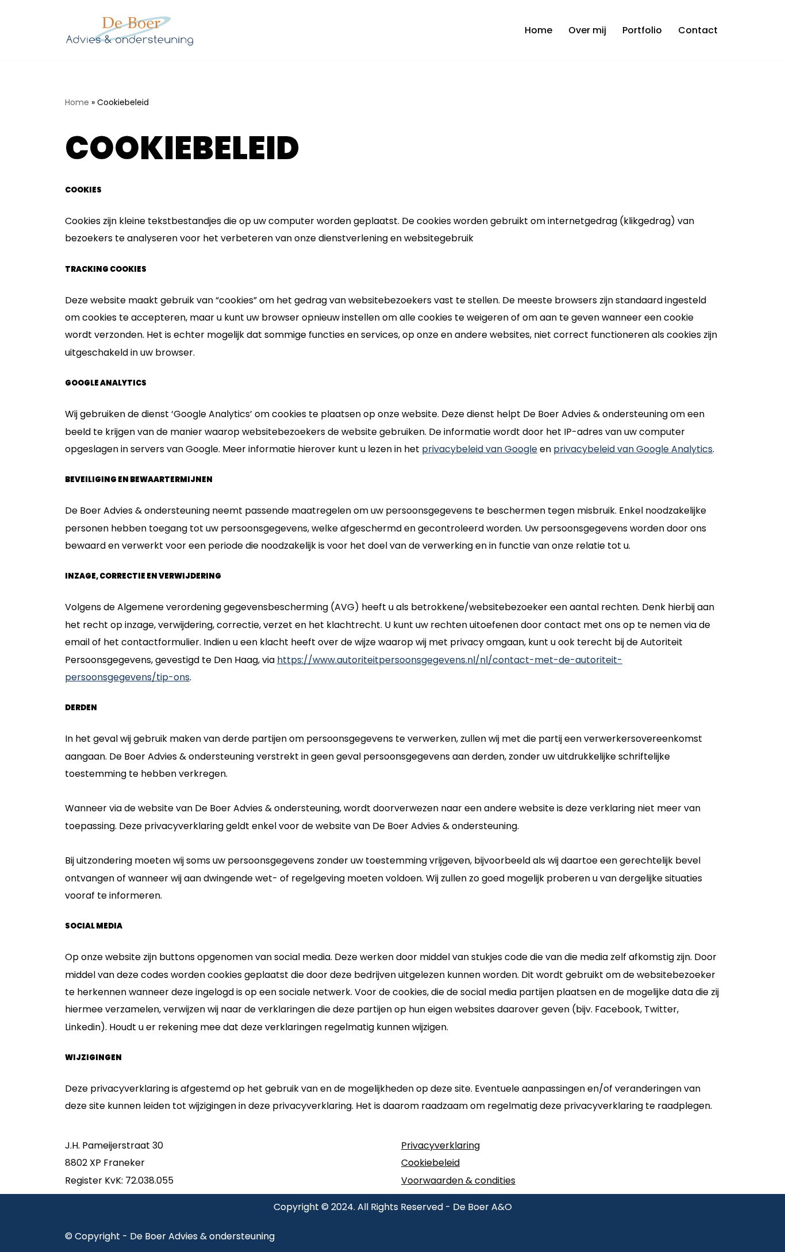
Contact (698, 30)
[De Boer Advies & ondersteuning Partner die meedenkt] (132, 30)
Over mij (587, 30)
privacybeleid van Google (479, 449)
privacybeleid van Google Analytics (633, 449)
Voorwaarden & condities (458, 1180)
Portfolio (642, 30)
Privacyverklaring (440, 1145)
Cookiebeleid (430, 1162)
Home (538, 30)
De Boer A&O (482, 1207)
